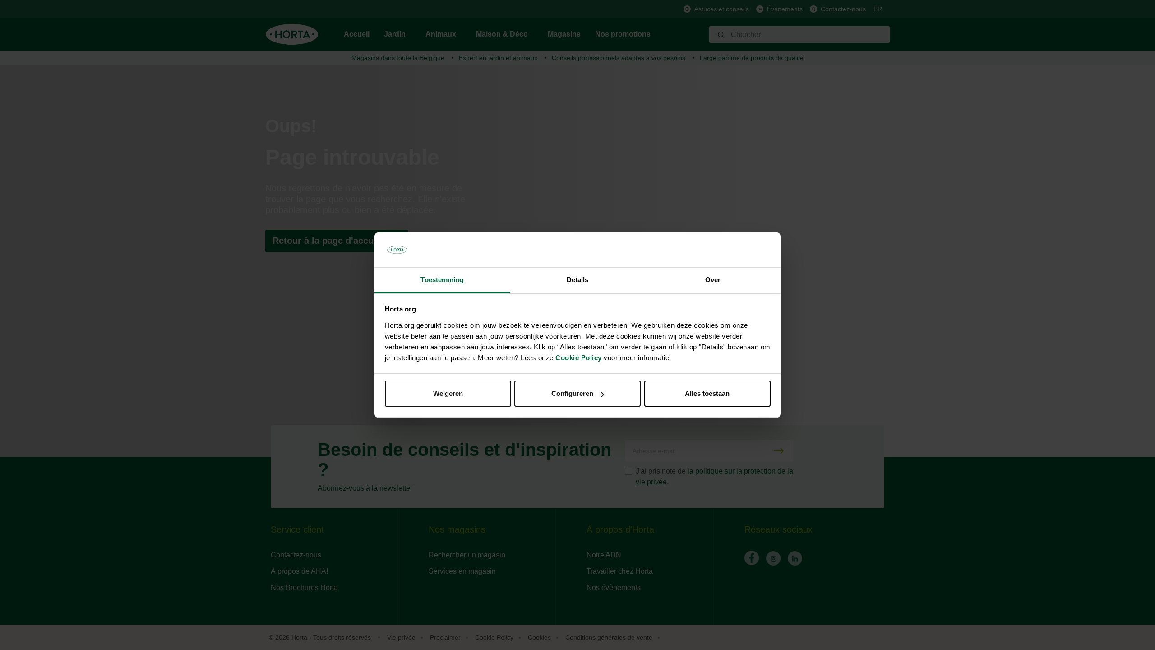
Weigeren (448, 393)
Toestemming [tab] (441, 279)
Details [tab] (578, 279)
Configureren (572, 393)
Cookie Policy (578, 358)
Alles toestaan (707, 393)
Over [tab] (713, 279)
